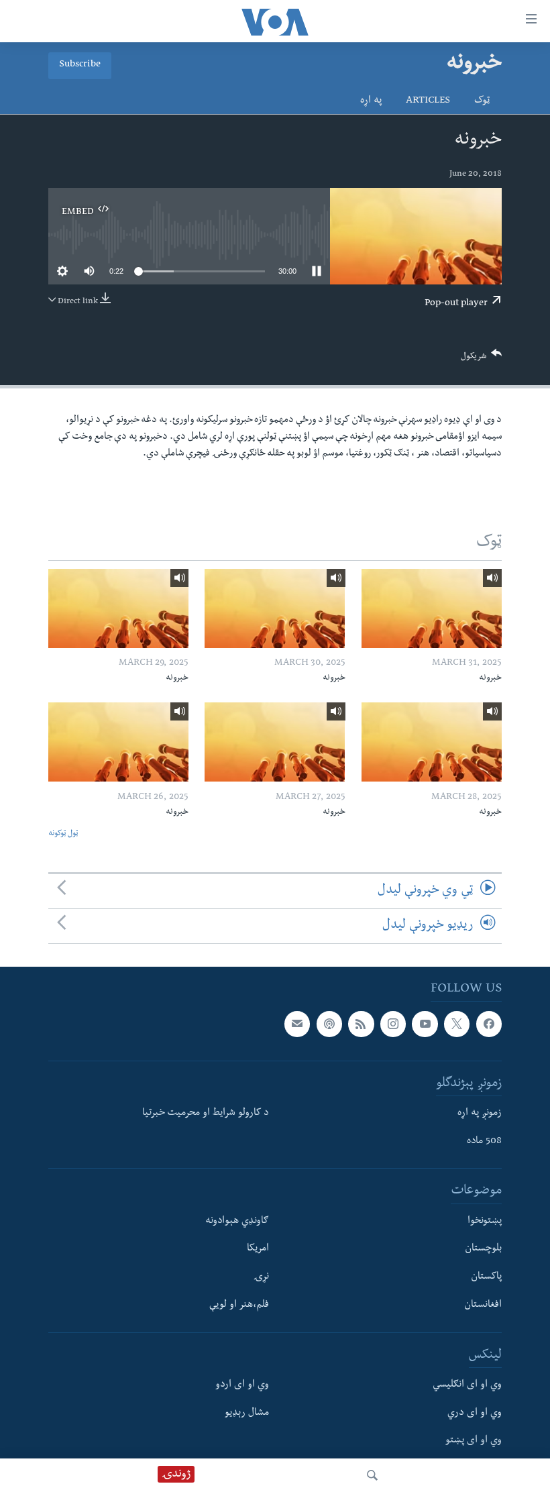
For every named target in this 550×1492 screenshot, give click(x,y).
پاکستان (486, 1277)
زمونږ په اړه (479, 1114)
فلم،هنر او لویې (239, 1305)
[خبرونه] (432, 608)
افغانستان (483, 1305)
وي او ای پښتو (473, 1441)
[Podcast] (329, 1023)
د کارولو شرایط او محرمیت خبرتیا (205, 1114)
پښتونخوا (485, 1222)
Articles (428, 101)
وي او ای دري (474, 1413)
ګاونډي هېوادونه (237, 1222)
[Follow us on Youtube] (424, 1023)
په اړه (371, 101)
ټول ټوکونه (63, 834)
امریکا (258, 1249)
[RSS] (361, 1023)
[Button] (481, 359)
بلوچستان (483, 1249)
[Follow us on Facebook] (489, 1023)
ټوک (482, 101)
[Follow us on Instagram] (393, 1023)
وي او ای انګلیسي (467, 1385)
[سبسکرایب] (297, 1023)
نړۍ (261, 1277)
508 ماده (484, 1142)
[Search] (372, 1475)
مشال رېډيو (247, 1413)
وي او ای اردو (242, 1385)
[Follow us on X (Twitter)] (457, 1023)
